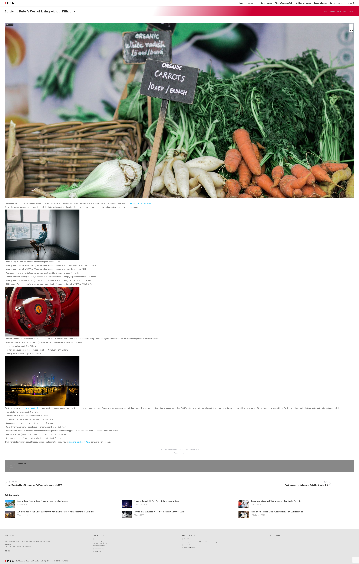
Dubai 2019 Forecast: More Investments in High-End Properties (277, 512)
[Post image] (10, 504)
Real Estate (9, 24)
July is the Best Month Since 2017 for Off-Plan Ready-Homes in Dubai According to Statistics (55, 512)
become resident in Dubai (140, 203)
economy (182, 453)
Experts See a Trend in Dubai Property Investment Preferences (42, 501)
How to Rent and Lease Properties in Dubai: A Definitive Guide (159, 512)
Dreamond (67, 561)
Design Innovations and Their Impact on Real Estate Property (276, 501)
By (181, 449)
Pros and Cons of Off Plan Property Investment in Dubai (156, 501)
